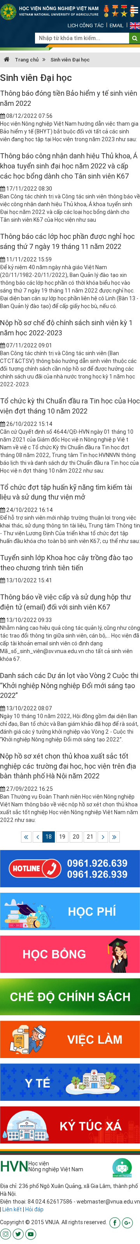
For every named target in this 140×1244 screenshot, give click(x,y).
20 (76, 836)
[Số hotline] (70, 868)
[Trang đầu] (26, 837)
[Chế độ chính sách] (70, 996)
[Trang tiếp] (103, 837)
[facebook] (115, 1222)
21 (90, 836)
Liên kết (12, 1209)
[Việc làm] (70, 1039)
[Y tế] (70, 1081)
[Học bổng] (70, 953)
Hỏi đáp (34, 1209)
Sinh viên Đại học (70, 59)
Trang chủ (26, 59)
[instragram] (5, 1233)
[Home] (70, 11)
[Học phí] (70, 911)
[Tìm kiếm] (134, 38)
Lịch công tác (85, 25)
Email (117, 25)
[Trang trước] (38, 837)
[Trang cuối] (114, 837)
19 (62, 836)
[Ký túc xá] (70, 1124)
